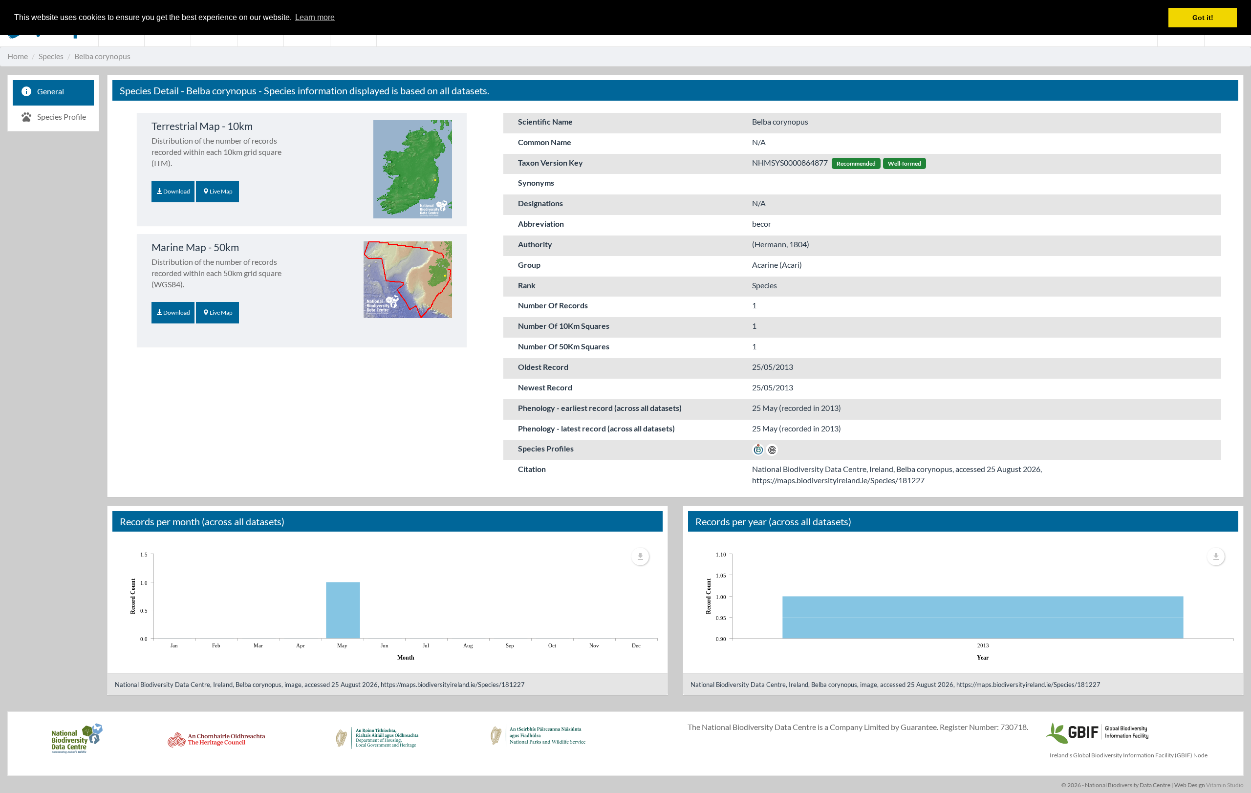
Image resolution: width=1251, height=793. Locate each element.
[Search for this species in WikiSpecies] (758, 448)
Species (51, 56)
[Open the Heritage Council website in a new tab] (216, 744)
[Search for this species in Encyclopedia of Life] (772, 448)
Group (529, 264)
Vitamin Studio (1225, 785)
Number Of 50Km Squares (563, 346)
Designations (540, 203)
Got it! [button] (1202, 17)
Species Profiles (546, 448)
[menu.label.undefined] (640, 556)
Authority (535, 244)
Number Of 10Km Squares (563, 325)
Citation (532, 468)
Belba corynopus (102, 56)
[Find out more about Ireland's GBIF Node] (1096, 731)
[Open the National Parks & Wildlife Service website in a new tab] (538, 744)
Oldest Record (543, 366)
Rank (527, 285)
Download (176, 191)
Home (17, 56)
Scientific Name (545, 121)
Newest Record (545, 387)
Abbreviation (541, 223)
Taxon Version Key (550, 162)
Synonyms (536, 182)
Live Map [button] (221, 191)
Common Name (544, 142)
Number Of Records (553, 305)
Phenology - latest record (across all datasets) (596, 428)
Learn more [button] (315, 17)
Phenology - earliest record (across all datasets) (600, 407)
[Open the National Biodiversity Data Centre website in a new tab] (77, 744)
